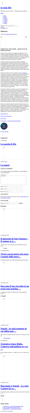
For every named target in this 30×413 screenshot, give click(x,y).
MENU (2, 13)
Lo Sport (5, 20)
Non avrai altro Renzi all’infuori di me (11, 407)
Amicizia (5, 22)
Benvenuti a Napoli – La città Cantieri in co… (14, 387)
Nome (2, 186)
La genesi (5, 165)
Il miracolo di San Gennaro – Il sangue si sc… (14, 239)
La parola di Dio (8, 144)
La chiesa (5, 19)
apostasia (25, 72)
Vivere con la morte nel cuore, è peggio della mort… (15, 255)
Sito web (2, 191)
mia (10, 411)
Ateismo (5, 18)
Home (4, 15)
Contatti (5, 23)
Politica (5, 17)
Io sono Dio (6, 7)
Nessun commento (10, 34)
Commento (3, 174)
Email (2, 189)
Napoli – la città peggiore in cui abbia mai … (14, 329)
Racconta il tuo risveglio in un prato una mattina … (15, 287)
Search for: (3, 25)
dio (5, 34)
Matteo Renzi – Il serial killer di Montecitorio (13, 406)
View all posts (5, 131)
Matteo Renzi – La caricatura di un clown (12, 408)
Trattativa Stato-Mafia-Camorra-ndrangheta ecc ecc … (14, 346)
